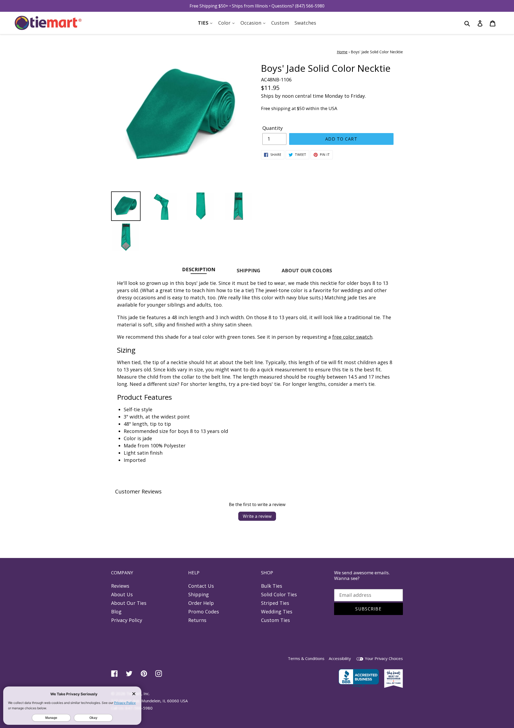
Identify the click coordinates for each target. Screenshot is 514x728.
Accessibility (340, 658)
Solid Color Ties (279, 594)
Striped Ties (275, 603)
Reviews (120, 586)
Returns (197, 620)
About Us (122, 594)
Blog (116, 611)
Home (342, 51)
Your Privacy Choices (383, 658)
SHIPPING (248, 270)
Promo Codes (203, 611)
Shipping (198, 594)
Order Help (201, 603)
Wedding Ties (276, 611)
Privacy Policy (126, 620)
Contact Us (201, 586)
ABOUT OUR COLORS (307, 270)
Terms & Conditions (306, 658)
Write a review (257, 516)
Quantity (272, 128)
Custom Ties (275, 620)
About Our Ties (128, 603)
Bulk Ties (271, 586)
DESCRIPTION (198, 269)
